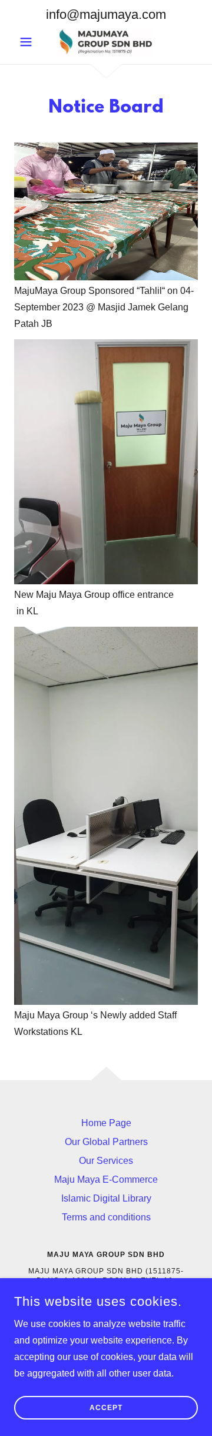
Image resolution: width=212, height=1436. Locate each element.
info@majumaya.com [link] (106, 14)
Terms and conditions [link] (106, 1217)
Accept (106, 1408)
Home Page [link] (106, 1123)
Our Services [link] (106, 1161)
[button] (28, 42)
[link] (106, 42)
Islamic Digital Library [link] (106, 1198)
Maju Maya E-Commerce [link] (106, 1179)
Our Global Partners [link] (106, 1142)
